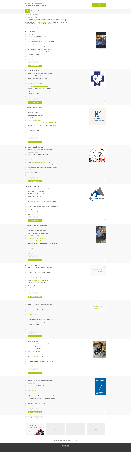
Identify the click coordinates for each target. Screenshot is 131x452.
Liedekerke (37, 75)
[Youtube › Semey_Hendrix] (37, 62)
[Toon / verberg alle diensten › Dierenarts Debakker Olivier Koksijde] (49, 246)
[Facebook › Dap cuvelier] (31, 332)
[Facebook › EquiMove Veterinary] (31, 369)
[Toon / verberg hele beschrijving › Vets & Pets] (49, 395)
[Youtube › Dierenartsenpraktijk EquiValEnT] (37, 178)
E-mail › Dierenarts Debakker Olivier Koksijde (36, 238)
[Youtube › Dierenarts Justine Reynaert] (37, 217)
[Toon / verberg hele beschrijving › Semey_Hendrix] (49, 49)
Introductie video (50, 250)
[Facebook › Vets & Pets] (31, 409)
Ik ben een (99, 4)
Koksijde (37, 230)
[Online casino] (36, 429)
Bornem (34, 306)
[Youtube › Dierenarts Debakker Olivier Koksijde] (37, 256)
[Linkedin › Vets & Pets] (34, 409)
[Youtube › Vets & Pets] (37, 409)
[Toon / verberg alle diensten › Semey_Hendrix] (49, 51)
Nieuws (33, 10)
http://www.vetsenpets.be (36, 393)
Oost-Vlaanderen (31, 270)
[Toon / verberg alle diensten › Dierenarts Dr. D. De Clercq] (49, 91)
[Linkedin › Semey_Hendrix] (34, 62)
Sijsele (36, 191)
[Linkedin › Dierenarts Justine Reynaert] (34, 217)
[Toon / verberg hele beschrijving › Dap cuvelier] (49, 319)
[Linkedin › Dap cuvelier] (34, 332)
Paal (33, 112)
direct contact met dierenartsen (41, 22)
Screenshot (48, 46)
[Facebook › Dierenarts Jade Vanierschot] (31, 138)
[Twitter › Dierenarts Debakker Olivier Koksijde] (29, 256)
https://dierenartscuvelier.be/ (37, 317)
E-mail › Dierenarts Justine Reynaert (35, 198)
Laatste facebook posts (33, 56)
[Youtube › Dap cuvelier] (37, 332)
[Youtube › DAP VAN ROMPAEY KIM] (37, 293)
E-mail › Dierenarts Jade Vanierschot (35, 120)
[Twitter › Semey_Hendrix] (29, 62)
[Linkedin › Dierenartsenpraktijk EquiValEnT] (34, 178)
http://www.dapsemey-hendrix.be (37, 46)
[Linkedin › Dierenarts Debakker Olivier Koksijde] (34, 256)
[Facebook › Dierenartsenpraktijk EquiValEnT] (31, 178)
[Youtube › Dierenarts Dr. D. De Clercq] (37, 99)
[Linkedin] (68, 446)
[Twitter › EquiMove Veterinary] (29, 369)
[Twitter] (63, 446)
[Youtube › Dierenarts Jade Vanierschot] (37, 138)
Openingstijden (31, 248)
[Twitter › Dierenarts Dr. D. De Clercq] (29, 99)
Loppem (36, 151)
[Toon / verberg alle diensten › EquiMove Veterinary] (49, 361)
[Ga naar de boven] (105, 66)
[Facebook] (65, 446)
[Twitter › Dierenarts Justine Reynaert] (29, 217)
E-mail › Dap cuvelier (32, 314)
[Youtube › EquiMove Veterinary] (37, 369)
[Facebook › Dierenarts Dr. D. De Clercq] (31, 99)
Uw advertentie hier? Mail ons (55, 428)
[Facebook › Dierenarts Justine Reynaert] (31, 217)
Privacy (68, 449)
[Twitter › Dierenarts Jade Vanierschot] (29, 138)
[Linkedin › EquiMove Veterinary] (34, 369)
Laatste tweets (31, 250)
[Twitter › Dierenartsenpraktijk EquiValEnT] (29, 178)
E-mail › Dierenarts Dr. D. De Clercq (35, 83)
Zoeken (40, 10)
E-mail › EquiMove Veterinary (33, 353)
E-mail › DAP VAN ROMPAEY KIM (34, 277)
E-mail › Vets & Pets (32, 390)
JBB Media (64, 449)
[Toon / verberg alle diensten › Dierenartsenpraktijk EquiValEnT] (49, 167)
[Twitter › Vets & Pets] (29, 409)
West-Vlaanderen (31, 151)
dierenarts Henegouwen (35, 20)
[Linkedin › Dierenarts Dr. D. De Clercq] (34, 99)
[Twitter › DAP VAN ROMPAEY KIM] (29, 293)
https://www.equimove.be (36, 356)
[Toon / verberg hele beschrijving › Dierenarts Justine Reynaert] (49, 204)
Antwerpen (30, 306)
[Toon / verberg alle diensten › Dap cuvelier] (49, 322)
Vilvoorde (37, 36)
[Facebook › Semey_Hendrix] (31, 62)
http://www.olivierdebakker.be (37, 240)
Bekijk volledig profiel (34, 65)
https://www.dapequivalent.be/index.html (39, 162)
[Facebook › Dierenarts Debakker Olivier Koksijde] (31, 256)
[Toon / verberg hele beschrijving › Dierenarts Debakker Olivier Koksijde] (49, 243)
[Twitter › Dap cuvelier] (29, 332)
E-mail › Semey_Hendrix (32, 44)
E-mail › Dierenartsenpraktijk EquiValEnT (36, 159)
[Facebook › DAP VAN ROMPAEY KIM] (31, 293)
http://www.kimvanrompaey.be (37, 280)
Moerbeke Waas (38, 270)
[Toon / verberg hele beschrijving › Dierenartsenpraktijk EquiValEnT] (49, 164)
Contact (47, 10)
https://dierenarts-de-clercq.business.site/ (39, 86)
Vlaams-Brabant (31, 36)
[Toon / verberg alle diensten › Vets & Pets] (49, 398)
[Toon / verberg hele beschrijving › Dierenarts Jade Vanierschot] (49, 125)
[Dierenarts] (27, 11)
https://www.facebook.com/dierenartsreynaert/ (40, 201)
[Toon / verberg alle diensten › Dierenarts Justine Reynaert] (49, 206)
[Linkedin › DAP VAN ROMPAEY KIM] (34, 293)
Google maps (42, 36)
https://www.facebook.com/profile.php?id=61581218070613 (43, 122)
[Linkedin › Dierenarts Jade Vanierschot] (34, 138)
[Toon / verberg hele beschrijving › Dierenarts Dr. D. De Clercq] (49, 88)
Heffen (34, 382)
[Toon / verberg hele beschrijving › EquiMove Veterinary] (49, 359)
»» (41, 28)
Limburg (29, 112)
